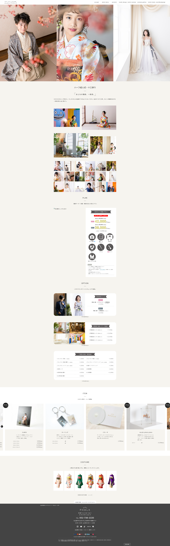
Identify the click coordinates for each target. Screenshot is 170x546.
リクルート (85, 529)
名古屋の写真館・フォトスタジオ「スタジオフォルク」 (85, 502)
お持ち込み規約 (102, 269)
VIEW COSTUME (82, 495)
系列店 (80, 529)
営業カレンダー (92, 529)
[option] (24, 426)
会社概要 (77, 529)
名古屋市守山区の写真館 (81, 536)
